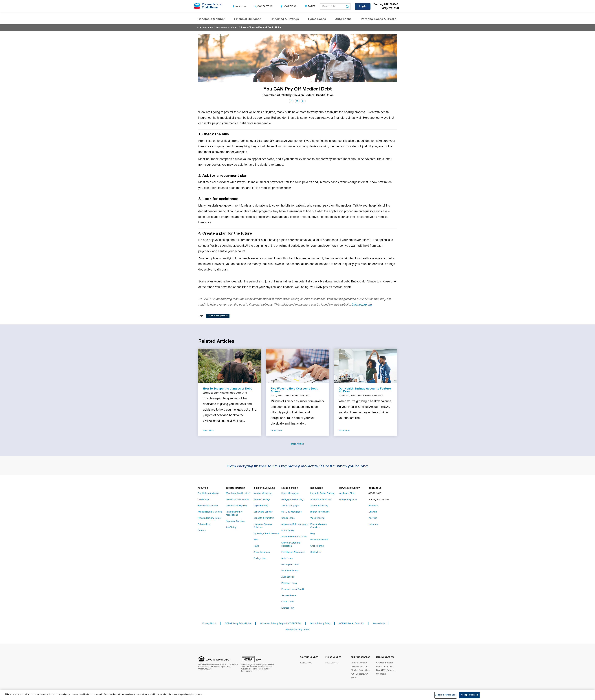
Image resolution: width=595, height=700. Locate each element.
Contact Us (265, 7)
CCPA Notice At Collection (351, 623)
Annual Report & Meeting (210, 512)
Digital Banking (260, 506)
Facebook (373, 506)
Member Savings (261, 499)
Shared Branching (319, 506)
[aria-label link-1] (229, 366)
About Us (241, 7)
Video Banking (317, 518)
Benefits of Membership (237, 499)
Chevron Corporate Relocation (290, 544)
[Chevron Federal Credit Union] (208, 7)
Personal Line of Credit (292, 589)
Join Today (231, 527)
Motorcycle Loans (290, 565)
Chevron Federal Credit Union (212, 27)
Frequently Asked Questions (318, 525)
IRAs (255, 540)
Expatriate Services (235, 521)
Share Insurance (261, 552)
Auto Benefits (287, 577)
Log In (362, 6)
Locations (290, 7)
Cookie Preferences (445, 695)
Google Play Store (348, 499)
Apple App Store (347, 493)
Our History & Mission (208, 493)
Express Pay (287, 608)
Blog (312, 534)
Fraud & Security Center (209, 518)
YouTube (372, 518)
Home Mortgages (289, 493)
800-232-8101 (332, 663)
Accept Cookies (469, 695)
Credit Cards (287, 602)
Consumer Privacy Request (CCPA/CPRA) (280, 623)
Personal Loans (289, 583)
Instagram (373, 524)
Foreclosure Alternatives (293, 552)
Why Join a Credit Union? (238, 493)
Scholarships (204, 524)
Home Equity (287, 530)
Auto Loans (287, 558)
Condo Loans (288, 518)
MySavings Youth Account (266, 534)
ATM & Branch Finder (320, 499)
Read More (208, 431)
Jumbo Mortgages (290, 506)
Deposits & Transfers (263, 518)
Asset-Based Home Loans (294, 537)
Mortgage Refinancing (292, 499)
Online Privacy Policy (320, 623)
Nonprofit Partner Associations (234, 513)
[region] (297, 695)
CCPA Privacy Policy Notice (238, 623)
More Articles (297, 444)
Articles (234, 27)
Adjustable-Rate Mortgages (294, 524)
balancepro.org (362, 304)
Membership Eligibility (236, 506)
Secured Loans (288, 595)
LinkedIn (372, 512)
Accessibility (379, 623)
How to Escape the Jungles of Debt (227, 388)
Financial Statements (208, 506)
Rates (311, 7)
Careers (202, 530)
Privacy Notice (209, 623)
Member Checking (262, 493)
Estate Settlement (319, 540)
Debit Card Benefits (263, 512)
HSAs (256, 546)
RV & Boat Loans (289, 571)
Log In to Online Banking (322, 493)
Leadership (203, 499)
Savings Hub (259, 558)
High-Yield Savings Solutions (262, 525)
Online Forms (317, 546)
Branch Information (319, 512)
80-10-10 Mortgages (291, 512)
